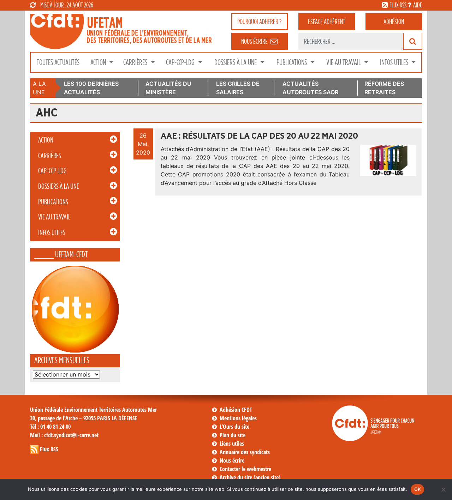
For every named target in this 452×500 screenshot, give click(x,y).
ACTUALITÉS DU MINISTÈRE (168, 88)
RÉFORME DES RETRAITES (384, 88)
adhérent (326, 21)
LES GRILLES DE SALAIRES (238, 88)
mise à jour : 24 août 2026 (66, 4)
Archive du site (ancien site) (250, 477)
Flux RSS (49, 449)
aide (417, 4)
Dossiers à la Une (236, 62)
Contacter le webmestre (245, 469)
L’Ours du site (234, 426)
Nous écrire (232, 460)
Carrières (136, 62)
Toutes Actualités (58, 62)
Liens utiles (232, 443)
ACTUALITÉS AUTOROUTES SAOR (310, 88)
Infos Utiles (395, 62)
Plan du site (232, 435)
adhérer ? (259, 21)
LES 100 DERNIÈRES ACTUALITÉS (91, 88)
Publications (292, 62)
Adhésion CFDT (236, 410)
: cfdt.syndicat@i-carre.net (64, 435)
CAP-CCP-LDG (181, 62)
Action (98, 62)
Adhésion (393, 21)
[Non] (443, 489)
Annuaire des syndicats (245, 452)
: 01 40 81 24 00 (50, 426)
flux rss (397, 4)
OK (417, 489)
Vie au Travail (344, 62)
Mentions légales (238, 418)
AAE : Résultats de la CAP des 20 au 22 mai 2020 (259, 136)
